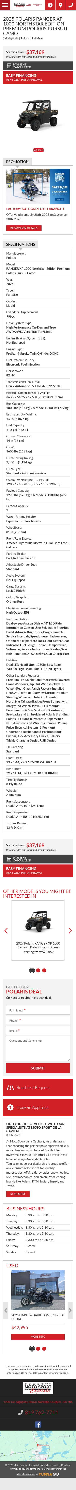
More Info (38, 1336)
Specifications (20, 244)
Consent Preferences (55, 1468)
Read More (18, 1194)
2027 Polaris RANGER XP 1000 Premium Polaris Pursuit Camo (38, 945)
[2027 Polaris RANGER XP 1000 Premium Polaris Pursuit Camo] (38, 921)
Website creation (26, 1474)
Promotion (17, 162)
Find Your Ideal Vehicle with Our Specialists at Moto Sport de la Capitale (35, 1127)
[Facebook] (38, 1424)
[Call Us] (71, 5)
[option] (38, 930)
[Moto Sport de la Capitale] (27, 5)
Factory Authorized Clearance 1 (35, 209)
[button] (6, 931)
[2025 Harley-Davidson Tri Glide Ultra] (38, 1290)
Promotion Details (23, 228)
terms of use (36, 1468)
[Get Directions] (61, 5)
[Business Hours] (50, 5)
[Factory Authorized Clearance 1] (38, 186)
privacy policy (17, 1468)
